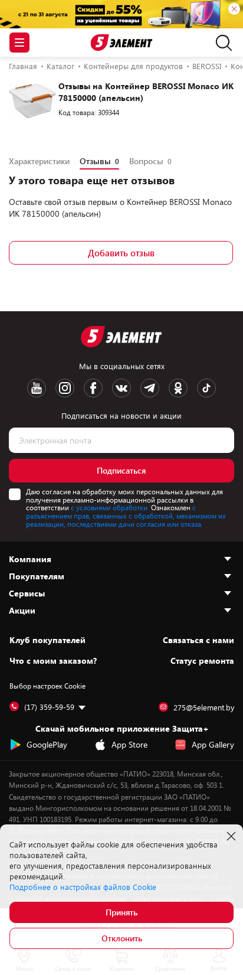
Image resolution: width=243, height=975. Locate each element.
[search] (221, 43)
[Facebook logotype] (93, 388)
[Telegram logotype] (149, 388)
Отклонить (121, 938)
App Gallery (213, 744)
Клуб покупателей (47, 640)
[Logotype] (122, 42)
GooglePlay (47, 744)
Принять (121, 912)
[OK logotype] (178, 388)
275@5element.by (203, 707)
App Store (129, 744)
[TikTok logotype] (206, 388)
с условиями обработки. (110, 507)
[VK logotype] (121, 388)
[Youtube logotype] (36, 388)
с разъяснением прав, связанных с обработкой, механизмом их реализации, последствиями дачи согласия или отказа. (126, 516)
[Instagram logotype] (64, 388)
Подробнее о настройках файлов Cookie (82, 887)
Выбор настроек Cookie (47, 685)
